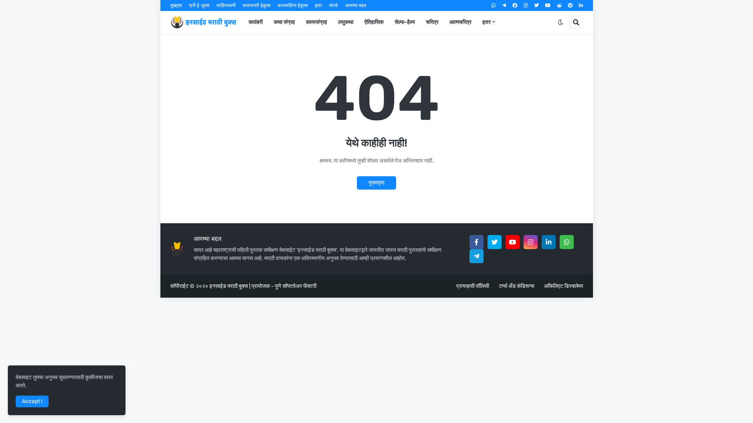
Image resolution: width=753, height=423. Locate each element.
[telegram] (504, 5)
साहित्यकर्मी (226, 5)
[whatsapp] (493, 5)
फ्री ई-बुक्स (199, 5)
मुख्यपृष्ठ (376, 182)
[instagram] (526, 5)
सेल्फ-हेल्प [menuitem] (405, 22)
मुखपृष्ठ (176, 5)
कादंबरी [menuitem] (256, 22)
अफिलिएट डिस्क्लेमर (563, 286)
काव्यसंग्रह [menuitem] (316, 22)
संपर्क (333, 5)
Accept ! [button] (32, 401)
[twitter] (536, 5)
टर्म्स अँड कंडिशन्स (516, 286)
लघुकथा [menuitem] (345, 22)
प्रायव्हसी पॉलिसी (472, 286)
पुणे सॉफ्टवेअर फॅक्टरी (295, 286)
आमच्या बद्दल (355, 5)
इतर (318, 5)
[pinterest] (570, 5)
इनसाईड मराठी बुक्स (228, 286)
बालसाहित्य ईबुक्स (293, 5)
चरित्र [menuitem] (432, 22)
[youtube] (548, 5)
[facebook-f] (476, 242)
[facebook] (515, 5)
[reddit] (559, 5)
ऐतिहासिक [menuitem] (374, 22)
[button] (560, 22)
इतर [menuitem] (486, 22)
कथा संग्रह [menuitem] (284, 22)
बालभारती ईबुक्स (257, 5)
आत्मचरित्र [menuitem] (460, 22)
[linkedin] (581, 5)
